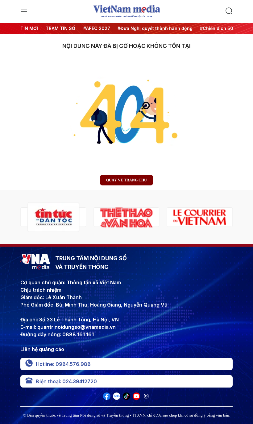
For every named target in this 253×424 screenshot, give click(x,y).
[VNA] (106, 398)
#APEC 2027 (96, 28)
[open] (24, 11)
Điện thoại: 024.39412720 (66, 381)
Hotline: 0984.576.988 (63, 364)
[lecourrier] (200, 217)
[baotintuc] (53, 217)
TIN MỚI (29, 28)
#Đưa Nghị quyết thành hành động (154, 28)
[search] (229, 11)
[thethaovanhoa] (126, 217)
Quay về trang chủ (126, 180)
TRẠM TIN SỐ (60, 28)
